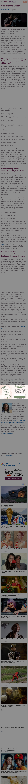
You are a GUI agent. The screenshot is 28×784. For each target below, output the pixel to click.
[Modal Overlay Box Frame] (14, 392)
